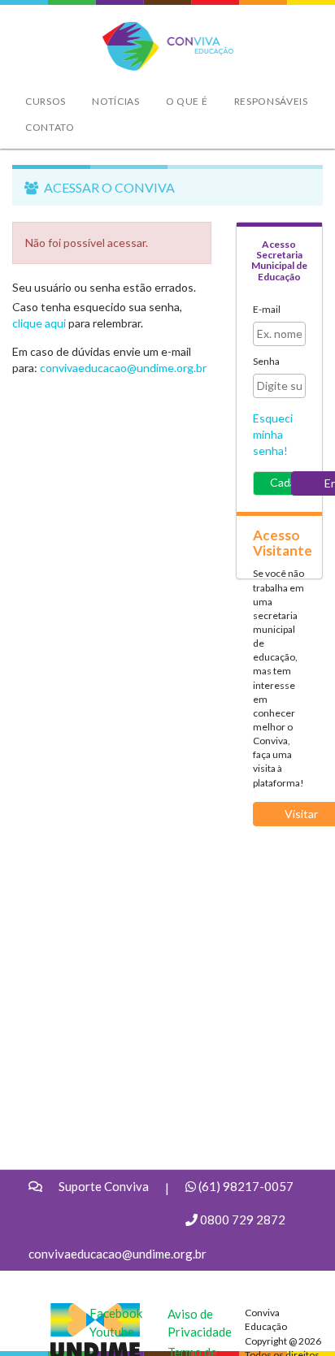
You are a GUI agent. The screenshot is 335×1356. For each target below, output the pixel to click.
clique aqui (39, 323)
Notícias (116, 101)
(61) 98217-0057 (246, 1186)
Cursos (45, 101)
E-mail (267, 309)
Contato (50, 127)
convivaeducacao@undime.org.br (123, 368)
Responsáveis (271, 101)
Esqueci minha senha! (273, 434)
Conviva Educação (160, 30)
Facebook (115, 1313)
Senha (266, 361)
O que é (187, 101)
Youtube (111, 1331)
